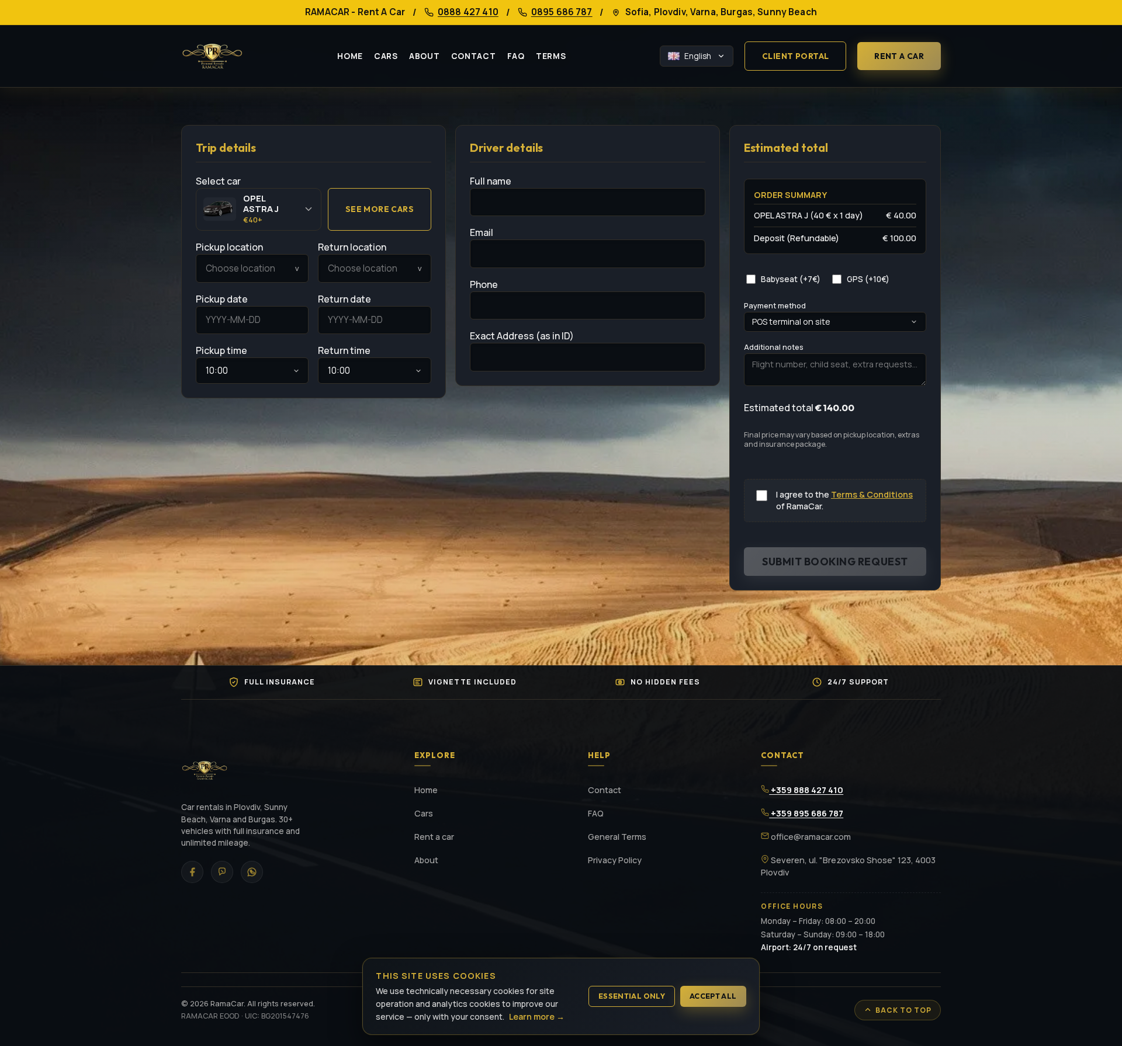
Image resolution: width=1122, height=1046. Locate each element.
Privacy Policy (615, 860)
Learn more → (537, 1016)
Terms (551, 56)
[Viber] (222, 872)
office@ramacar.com (810, 836)
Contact (473, 56)
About (424, 56)
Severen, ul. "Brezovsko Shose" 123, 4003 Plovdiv (848, 866)
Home (350, 56)
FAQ (516, 56)
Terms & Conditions (872, 494)
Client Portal (795, 56)
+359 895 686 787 (806, 813)
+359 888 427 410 (806, 789)
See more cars (379, 209)
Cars (386, 56)
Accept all (713, 996)
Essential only (631, 996)
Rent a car (899, 56)
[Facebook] (192, 872)
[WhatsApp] (252, 872)
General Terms (617, 836)
